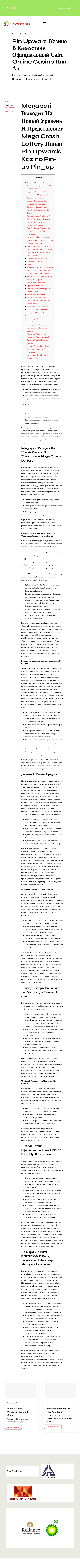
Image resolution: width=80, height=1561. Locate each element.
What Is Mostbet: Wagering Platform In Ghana (18, 1412)
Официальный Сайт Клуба (37, 355)
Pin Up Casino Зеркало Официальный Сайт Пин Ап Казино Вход (38, 300)
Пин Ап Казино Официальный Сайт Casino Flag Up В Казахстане (39, 231)
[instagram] (11, 8)
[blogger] (14, 8)
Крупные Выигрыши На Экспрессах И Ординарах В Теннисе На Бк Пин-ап (37, 195)
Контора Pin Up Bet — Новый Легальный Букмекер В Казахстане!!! (38, 349)
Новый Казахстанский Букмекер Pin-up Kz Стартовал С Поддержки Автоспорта (39, 279)
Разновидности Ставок (36, 325)
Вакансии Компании (35, 358)
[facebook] (3, 8)
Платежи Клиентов (34, 261)
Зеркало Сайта (32, 316)
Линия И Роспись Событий (37, 307)
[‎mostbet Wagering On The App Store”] (60, 1390)
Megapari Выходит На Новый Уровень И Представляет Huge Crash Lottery (39, 186)
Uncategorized (10, 107)
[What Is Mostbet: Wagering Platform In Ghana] (20, 1390)
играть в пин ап (27, 577)
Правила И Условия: (35, 285)
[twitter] (7, 8)
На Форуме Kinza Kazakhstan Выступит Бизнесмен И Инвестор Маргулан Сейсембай (40, 240)
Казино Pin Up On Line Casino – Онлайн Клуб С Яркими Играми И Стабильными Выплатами (40, 270)
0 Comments (9, 111)
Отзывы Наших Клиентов (37, 258)
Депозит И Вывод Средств (37, 207)
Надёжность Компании (36, 294)
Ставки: (30, 264)
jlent (8, 101)
